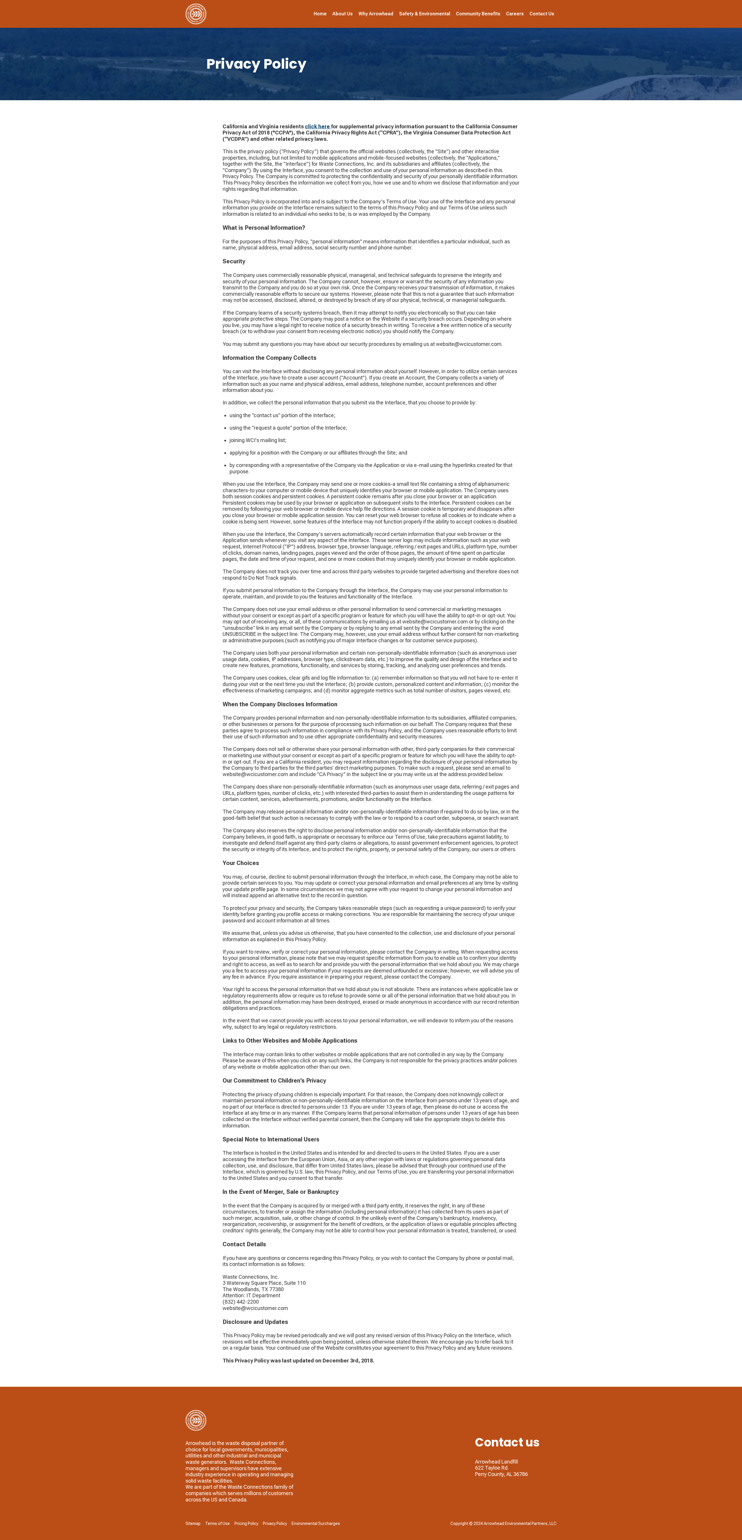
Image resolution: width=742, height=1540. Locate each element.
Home (320, 14)
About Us (342, 14)
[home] (196, 13)
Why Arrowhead (376, 14)
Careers (515, 14)
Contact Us (542, 14)
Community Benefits (478, 14)
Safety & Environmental (424, 14)
